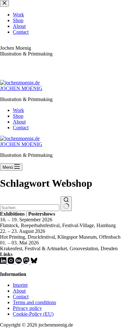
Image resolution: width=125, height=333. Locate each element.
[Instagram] (11, 262)
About (19, 121)
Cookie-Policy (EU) (33, 314)
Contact (21, 127)
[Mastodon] (27, 262)
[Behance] (19, 262)
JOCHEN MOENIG (21, 88)
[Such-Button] (66, 203)
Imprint (20, 285)
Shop (18, 116)
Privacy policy (27, 308)
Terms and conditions (34, 302)
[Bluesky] (34, 262)
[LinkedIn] (4, 262)
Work (18, 110)
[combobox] (29, 207)
